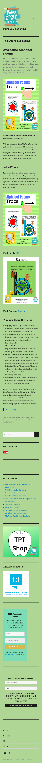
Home (5, 731)
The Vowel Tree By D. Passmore (16, 510)
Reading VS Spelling (12, 507)
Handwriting (11, 409)
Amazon (21, 311)
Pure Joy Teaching (14, 28)
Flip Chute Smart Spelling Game (15, 513)
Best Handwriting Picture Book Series (17, 496)
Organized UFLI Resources (14, 493)
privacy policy (9, 654)
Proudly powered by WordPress (23, 759)
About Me (7, 746)
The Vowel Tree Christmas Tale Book (17, 516)
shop (12, 420)
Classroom (16, 417)
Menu (35, 18)
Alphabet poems (21, 420)
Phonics (6, 736)
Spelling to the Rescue (12, 504)
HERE (18, 253)
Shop (5, 741)
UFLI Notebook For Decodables (15, 490)
